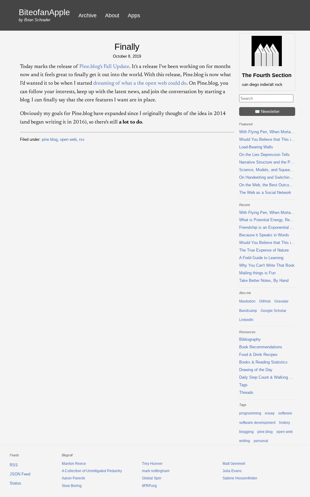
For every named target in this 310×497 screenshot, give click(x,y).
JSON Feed (20, 474)
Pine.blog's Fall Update (104, 66)
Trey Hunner (152, 463)
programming (250, 413)
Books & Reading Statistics (263, 362)
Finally (127, 47)
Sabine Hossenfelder (240, 478)
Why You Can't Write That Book (267, 265)
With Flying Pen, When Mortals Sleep (267, 132)
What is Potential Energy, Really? (267, 220)
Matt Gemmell (234, 463)
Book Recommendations (260, 347)
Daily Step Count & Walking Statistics (267, 377)
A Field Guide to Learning (261, 257)
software (285, 413)
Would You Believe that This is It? (267, 139)
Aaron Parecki (73, 478)
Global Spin (151, 478)
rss (81, 139)
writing (244, 441)
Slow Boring (72, 486)
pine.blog (50, 139)
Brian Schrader (37, 20)
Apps (134, 15)
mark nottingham (156, 471)
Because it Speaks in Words (264, 235)
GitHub (265, 301)
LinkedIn (246, 320)
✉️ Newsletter (267, 111)
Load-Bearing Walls (256, 147)
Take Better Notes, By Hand (264, 280)
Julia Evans (232, 471)
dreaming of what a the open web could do (139, 83)
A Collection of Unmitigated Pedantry (92, 471)
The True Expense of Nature (264, 250)
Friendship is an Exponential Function (267, 227)
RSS (14, 465)
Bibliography (250, 339)
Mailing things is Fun (257, 273)
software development (257, 423)
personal (261, 441)
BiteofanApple (44, 12)
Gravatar (281, 301)
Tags (243, 385)
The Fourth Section (267, 75)
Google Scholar (273, 311)
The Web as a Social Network (265, 192)
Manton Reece (74, 463)
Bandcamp (248, 311)
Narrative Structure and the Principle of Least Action (267, 162)
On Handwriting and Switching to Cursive (267, 177)
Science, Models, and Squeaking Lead (267, 169)
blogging (246, 432)
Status (15, 483)
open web (68, 139)
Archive (87, 15)
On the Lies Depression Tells (264, 154)
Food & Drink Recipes (258, 354)
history (284, 423)
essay (270, 413)
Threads (246, 392)
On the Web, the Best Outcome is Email (267, 185)
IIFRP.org (149, 486)
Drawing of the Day (255, 369)
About (112, 15)
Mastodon (247, 301)
